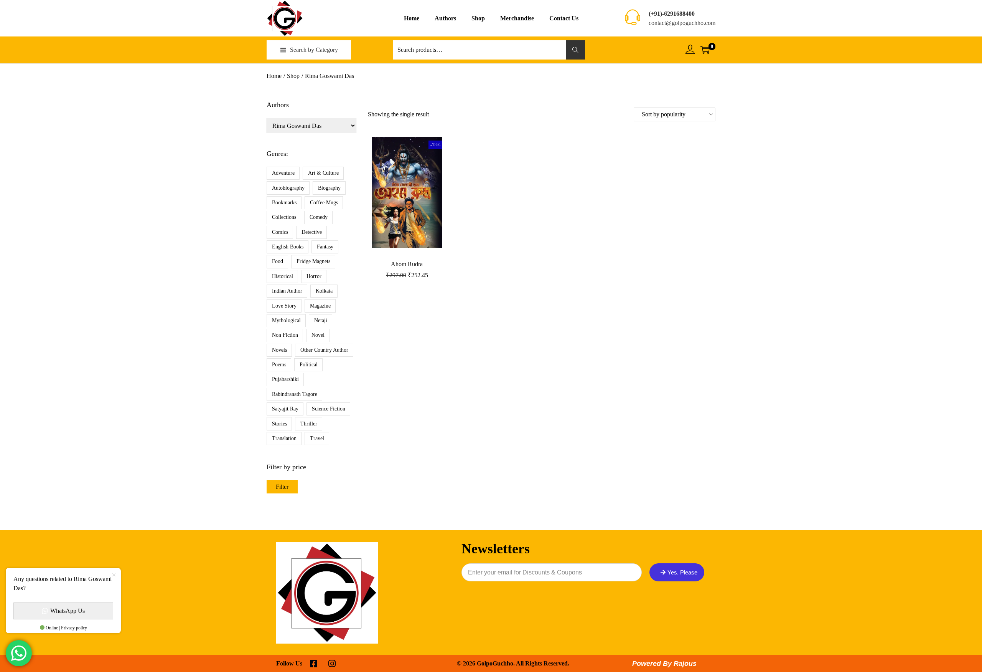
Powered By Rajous (664, 663)
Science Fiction (328, 409)
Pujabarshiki (285, 379)
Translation (284, 438)
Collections (284, 217)
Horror (313, 276)
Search (575, 49)
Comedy (319, 217)
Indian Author (287, 291)
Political (309, 364)
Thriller (308, 424)
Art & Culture (323, 173)
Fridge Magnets (313, 261)
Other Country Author (324, 350)
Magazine (320, 306)
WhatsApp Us (67, 610)
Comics (280, 232)
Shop (293, 76)
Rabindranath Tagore (294, 394)
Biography (329, 188)
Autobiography (288, 188)
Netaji (320, 320)
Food (277, 261)
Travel (317, 438)
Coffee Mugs (324, 202)
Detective (312, 232)
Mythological (286, 320)
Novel (318, 335)
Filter (282, 486)
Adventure (283, 173)
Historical (282, 276)
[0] (705, 50)
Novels (279, 350)
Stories (279, 424)
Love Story (284, 306)
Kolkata (324, 291)
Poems (279, 364)
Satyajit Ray (285, 409)
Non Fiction (285, 335)
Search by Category (314, 49)
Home (274, 76)
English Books (287, 247)
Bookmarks (284, 202)
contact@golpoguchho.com (682, 23)
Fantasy (325, 247)
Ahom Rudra (407, 264)
